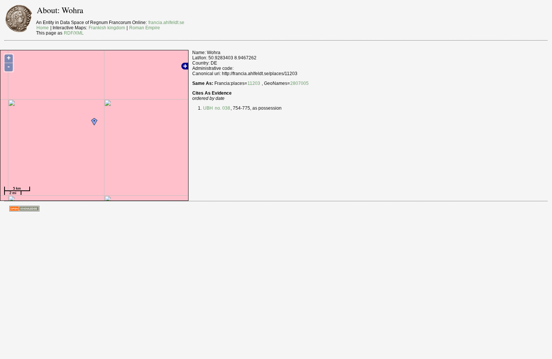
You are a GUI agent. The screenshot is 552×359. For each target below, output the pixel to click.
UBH (208, 108)
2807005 (299, 83)
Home (42, 27)
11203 (253, 83)
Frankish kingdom (107, 27)
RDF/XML (74, 33)
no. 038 (222, 108)
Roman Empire (144, 27)
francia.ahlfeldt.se (166, 22)
